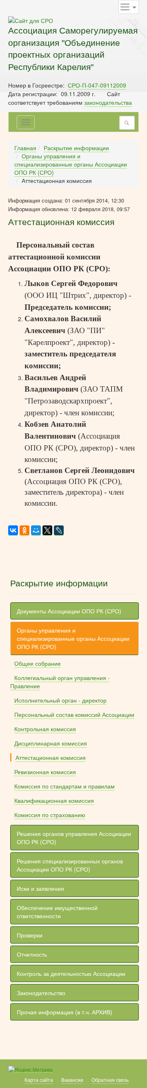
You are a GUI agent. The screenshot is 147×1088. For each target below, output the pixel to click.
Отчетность (32, 954)
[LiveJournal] (59, 530)
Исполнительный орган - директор (60, 700)
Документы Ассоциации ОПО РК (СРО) (69, 611)
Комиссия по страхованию (49, 815)
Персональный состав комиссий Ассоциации (74, 714)
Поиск (129, 123)
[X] (47, 530)
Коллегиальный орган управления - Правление (60, 682)
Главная (25, 148)
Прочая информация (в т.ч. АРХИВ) (64, 1012)
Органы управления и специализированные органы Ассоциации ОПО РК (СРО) (70, 164)
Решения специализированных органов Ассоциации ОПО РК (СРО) (70, 865)
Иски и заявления (40, 888)
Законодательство (41, 993)
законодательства (108, 102)
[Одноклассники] (24, 530)
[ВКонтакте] (13, 530)
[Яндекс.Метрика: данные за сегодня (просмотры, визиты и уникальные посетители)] (30, 1069)
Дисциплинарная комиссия (50, 743)
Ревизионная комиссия (45, 772)
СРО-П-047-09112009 (97, 85)
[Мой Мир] (36, 530)
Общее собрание (37, 663)
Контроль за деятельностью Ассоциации (71, 973)
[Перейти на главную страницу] (30, 20)
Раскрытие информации (76, 148)
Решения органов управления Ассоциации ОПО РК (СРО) (74, 837)
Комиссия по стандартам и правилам (64, 786)
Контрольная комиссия (45, 729)
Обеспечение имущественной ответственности (57, 911)
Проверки (29, 935)
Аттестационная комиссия (51, 757)
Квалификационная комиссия (54, 800)
